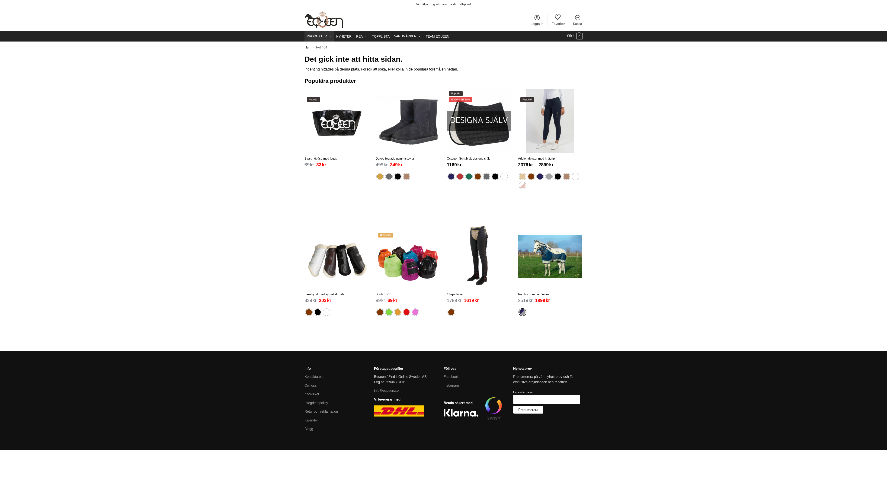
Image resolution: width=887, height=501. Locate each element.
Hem (307, 47)
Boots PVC (383, 294)
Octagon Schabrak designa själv (468, 158)
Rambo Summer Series (533, 294)
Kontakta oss (314, 377)
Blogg (308, 429)
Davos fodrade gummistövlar (395, 158)
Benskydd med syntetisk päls (324, 294)
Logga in (537, 24)
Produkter (317, 36)
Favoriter (558, 24)
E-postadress (523, 392)
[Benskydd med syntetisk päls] (336, 256)
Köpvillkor (311, 394)
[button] (575, 36)
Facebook (451, 377)
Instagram (451, 385)
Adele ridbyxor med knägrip (536, 158)
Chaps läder (455, 294)
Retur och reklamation (321, 411)
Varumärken (405, 36)
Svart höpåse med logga (320, 158)
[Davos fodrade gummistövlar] (408, 121)
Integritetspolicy (316, 403)
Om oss (310, 385)
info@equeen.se (386, 390)
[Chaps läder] (479, 256)
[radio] (380, 176)
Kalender (311, 420)
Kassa (577, 24)
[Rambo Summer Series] (550, 256)
